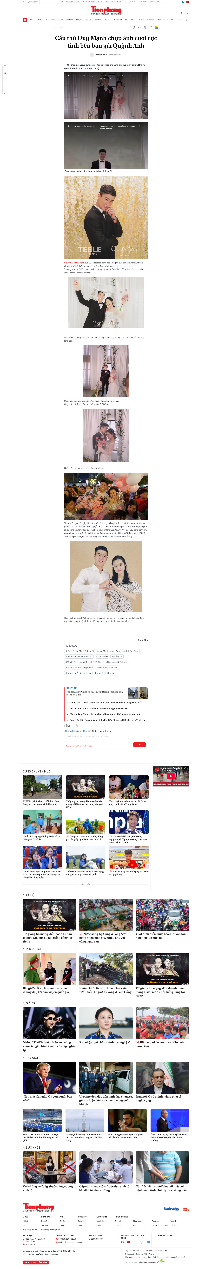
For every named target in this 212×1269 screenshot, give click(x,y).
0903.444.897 (97, 1239)
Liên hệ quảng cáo (65, 1236)
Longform (102, 1217)
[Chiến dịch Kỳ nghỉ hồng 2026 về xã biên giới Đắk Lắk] (42, 822)
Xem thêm (187, 20)
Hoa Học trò (129, 2)
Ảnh (61, 1217)
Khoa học (161, 20)
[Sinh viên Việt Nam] (171, 1209)
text (139, 27)
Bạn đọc (136, 1225)
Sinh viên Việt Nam (113, 2)
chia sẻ (133, 27)
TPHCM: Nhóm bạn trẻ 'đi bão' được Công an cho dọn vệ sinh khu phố (41, 802)
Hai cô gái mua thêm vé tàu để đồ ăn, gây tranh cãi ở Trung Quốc (128, 802)
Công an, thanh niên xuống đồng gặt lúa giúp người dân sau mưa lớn (84, 838)
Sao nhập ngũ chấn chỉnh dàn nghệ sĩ (104, 1042)
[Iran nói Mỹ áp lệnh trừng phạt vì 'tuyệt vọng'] (162, 1078)
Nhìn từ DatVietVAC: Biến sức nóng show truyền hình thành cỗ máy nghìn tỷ (49, 1046)
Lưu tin (5, 80)
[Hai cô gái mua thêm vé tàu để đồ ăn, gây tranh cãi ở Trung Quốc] (129, 787)
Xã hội (32, 20)
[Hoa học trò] (186, 1209)
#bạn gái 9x (102, 656)
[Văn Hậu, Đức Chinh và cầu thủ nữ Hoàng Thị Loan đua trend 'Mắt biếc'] (138, 693)
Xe (126, 20)
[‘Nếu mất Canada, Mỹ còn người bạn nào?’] (49, 1078)
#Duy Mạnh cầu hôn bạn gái (79, 656)
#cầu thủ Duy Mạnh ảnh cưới (79, 651)
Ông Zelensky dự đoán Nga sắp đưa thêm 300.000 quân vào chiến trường (169, 1137)
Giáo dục (150, 20)
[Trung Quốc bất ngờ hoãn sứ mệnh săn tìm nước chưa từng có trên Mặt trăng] (85, 1120)
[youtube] (187, 2)
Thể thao (108, 20)
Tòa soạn (143, 2)
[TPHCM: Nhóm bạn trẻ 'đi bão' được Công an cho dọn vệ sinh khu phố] (42, 787)
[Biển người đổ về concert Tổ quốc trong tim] (162, 1023)
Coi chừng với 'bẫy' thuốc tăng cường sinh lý (48, 1188)
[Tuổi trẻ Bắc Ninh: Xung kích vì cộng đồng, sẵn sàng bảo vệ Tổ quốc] (85, 857)
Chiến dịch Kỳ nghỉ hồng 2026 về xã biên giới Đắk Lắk (41, 838)
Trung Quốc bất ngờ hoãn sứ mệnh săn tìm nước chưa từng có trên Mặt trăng (84, 1137)
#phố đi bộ (117, 656)
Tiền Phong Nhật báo (92, 2)
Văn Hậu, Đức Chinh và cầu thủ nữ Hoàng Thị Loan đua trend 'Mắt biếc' (94, 693)
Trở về (5, 93)
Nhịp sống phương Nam (50, 1229)
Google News (156, 27)
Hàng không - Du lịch (160, 1225)
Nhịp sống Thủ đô (30, 1229)
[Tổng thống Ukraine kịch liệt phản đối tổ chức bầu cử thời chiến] (127, 1120)
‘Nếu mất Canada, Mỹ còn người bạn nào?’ (47, 1098)
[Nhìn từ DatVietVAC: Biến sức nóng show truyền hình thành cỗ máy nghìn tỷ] (49, 1023)
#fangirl (99, 673)
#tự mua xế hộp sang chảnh (79, 667)
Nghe (5, 66)
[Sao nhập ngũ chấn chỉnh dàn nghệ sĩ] (106, 1023)
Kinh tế (41, 20)
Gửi (139, 745)
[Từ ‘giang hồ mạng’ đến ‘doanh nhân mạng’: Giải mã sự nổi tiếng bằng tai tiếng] (85, 787)
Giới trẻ (88, 20)
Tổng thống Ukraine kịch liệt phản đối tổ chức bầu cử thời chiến (125, 1136)
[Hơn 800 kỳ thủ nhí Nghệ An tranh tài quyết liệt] (129, 857)
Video (179, 20)
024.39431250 (31, 1244)
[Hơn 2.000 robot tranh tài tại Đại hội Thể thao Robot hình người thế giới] (42, 1120)
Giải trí (141, 20)
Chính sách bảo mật (168, 1236)
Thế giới (79, 20)
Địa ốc (60, 20)
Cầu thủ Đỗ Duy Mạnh (74, 262)
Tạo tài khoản (85, 731)
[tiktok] (136, 1242)
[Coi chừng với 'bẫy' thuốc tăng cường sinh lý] (49, 1167)
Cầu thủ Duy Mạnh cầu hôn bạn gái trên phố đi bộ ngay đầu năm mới (104, 714)
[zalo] (142, 1242)
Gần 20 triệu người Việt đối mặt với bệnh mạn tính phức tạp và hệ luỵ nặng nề (162, 1190)
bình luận (150, 27)
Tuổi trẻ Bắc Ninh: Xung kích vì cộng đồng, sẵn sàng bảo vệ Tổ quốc (85, 873)
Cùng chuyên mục (36, 771)
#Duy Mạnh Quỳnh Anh (108, 651)
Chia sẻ (5, 73)
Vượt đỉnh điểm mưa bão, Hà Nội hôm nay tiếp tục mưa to (161, 936)
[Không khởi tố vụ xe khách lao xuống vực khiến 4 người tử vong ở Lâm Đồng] (106, 969)
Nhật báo (45, 1217)
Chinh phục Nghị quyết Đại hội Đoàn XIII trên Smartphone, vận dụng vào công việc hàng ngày (42, 874)
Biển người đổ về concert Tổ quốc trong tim (160, 1044)
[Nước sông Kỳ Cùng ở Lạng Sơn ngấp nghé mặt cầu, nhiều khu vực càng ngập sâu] (106, 915)
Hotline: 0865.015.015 (70, 2)
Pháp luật (97, 20)
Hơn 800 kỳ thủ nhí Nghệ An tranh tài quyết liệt (129, 873)
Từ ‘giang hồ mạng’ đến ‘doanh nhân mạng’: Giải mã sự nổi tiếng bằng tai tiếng (84, 804)
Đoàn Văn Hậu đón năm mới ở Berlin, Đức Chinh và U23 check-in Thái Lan (107, 720)
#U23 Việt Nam (131, 651)
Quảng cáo (155, 2)
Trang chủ (25, 20)
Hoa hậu (170, 20)
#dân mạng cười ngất (107, 667)
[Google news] (149, 1242)
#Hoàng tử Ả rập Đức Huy (78, 673)
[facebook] (183, 2)
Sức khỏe (69, 20)
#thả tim (111, 673)
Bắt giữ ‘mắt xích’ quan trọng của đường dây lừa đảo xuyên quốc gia (46, 990)
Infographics (121, 1217)
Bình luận (5, 87)
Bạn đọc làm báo (37, 1262)
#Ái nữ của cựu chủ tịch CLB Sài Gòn (83, 662)
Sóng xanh (50, 20)
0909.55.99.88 (64, 1239)
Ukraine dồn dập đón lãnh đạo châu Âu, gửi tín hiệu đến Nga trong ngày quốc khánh (106, 1100)
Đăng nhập (69, 731)
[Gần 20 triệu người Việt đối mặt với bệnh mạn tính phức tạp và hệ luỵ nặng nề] (162, 1167)
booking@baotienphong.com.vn (70, 1242)
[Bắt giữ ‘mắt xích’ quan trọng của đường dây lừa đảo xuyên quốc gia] (49, 969)
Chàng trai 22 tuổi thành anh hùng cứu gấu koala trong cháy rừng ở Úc (105, 702)
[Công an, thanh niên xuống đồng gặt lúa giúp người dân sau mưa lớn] (85, 822)
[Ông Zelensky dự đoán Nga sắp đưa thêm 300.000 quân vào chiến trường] (170, 1120)
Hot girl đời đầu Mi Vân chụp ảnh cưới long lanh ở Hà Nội (98, 708)
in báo (145, 27)
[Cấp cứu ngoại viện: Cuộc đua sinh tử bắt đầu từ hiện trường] (106, 1167)
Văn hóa (133, 20)
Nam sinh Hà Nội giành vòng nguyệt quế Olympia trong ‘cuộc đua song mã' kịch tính (128, 839)
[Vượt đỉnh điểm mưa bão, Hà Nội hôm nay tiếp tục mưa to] (162, 915)
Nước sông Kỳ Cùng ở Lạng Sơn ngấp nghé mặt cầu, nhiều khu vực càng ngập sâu (102, 937)
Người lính (118, 20)
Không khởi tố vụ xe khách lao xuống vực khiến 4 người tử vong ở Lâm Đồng (105, 990)
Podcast (82, 1217)
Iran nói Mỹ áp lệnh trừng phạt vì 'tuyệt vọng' (158, 1098)
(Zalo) (73, 1239)
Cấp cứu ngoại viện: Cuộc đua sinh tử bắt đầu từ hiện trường (104, 1188)
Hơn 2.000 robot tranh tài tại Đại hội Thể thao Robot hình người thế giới (40, 1137)
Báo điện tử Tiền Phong (106, 10)
